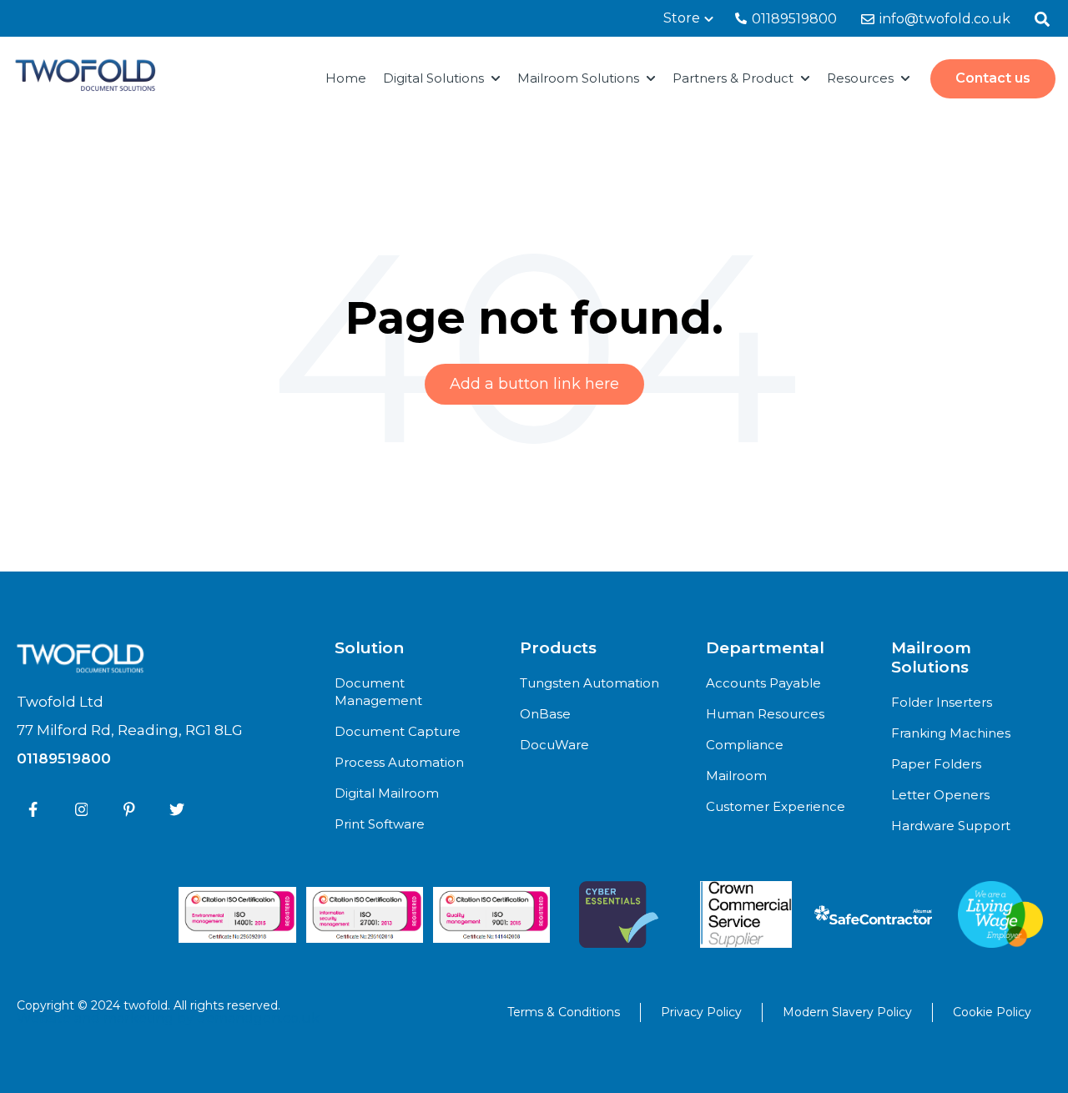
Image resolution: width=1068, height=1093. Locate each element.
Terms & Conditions (563, 1012)
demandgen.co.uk (258, 1018)
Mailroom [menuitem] (736, 775)
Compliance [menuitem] (744, 745)
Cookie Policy (992, 1012)
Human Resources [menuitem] (765, 714)
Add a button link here (534, 384)
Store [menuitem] (681, 18)
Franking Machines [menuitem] (950, 733)
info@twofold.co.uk (943, 19)
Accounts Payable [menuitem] (763, 683)
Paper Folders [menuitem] (936, 764)
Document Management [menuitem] (378, 691)
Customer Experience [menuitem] (775, 806)
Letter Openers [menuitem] (940, 795)
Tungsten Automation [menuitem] (589, 683)
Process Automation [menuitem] (399, 762)
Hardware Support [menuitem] (950, 826)
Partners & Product (733, 78)
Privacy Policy (701, 1012)
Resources (860, 78)
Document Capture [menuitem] (398, 731)
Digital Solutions (433, 78)
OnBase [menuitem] (545, 714)
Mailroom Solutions (578, 78)
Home (345, 78)
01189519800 (792, 19)
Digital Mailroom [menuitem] (387, 793)
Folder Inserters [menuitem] (941, 702)
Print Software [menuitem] (380, 824)
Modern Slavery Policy (847, 1012)
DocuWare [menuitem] (554, 745)
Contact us (992, 78)
